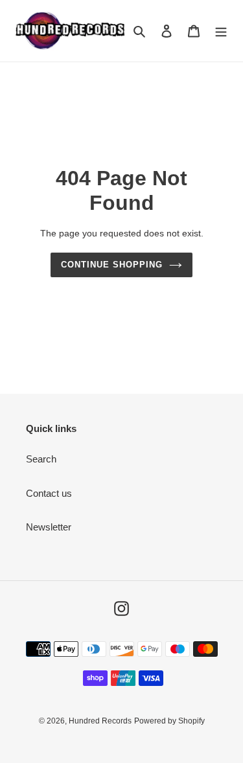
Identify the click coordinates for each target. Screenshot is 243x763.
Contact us (49, 493)
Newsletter (48, 526)
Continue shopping (112, 264)
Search (41, 458)
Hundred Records (100, 720)
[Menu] (221, 31)
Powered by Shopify (169, 720)
